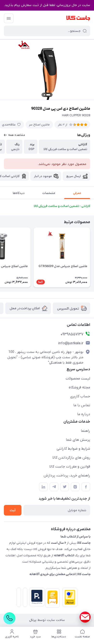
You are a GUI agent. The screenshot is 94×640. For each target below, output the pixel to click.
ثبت (13, 510)
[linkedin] (43, 486)
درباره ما (83, 414)
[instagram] (75, 486)
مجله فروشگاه (79, 387)
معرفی (77, 193)
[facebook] (85, 486)
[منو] (8, 18)
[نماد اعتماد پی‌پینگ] (36, 597)
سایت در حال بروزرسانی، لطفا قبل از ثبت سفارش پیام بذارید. (47, 5)
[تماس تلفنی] (9, 618)
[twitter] (64, 486)
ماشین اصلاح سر (39, 125)
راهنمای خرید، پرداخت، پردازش (67, 475)
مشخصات (48, 193)
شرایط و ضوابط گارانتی (73, 448)
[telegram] (54, 486)
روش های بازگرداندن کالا (71, 457)
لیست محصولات (78, 378)
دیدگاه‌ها (19, 193)
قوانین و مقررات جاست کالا (69, 466)
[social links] (85, 617)
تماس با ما (81, 405)
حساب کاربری (80, 396)
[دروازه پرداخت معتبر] (68, 598)
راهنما (85, 430)
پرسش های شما (78, 439)
